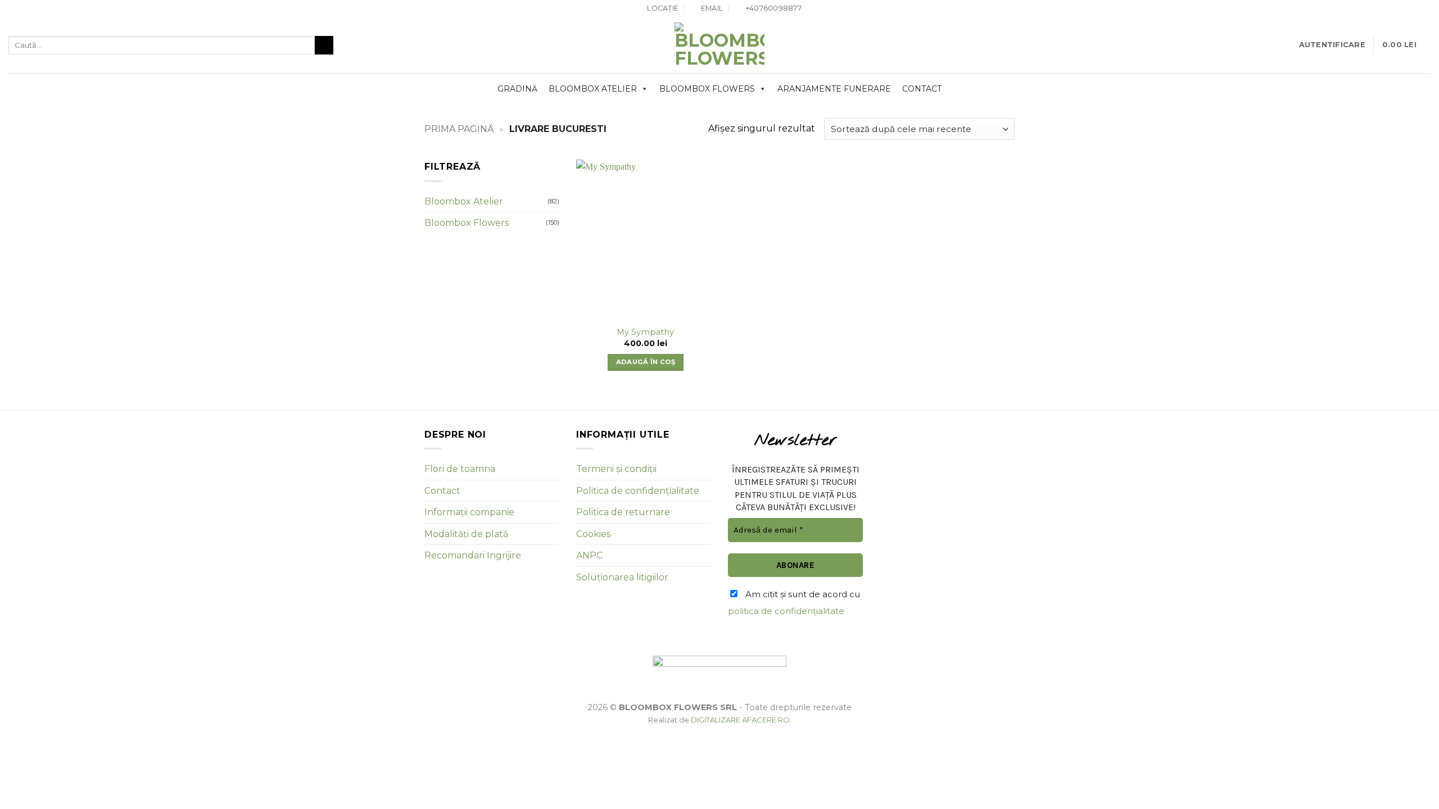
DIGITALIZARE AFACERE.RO (740, 719)
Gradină (517, 89)
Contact (922, 89)
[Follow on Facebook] (1414, 9)
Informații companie (469, 512)
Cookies (593, 534)
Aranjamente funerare (834, 89)
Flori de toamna (459, 468)
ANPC (589, 555)
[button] (1332, 45)
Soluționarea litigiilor (622, 577)
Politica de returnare (623, 512)
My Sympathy (645, 332)
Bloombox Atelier (593, 89)
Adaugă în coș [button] (646, 362)
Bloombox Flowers (707, 89)
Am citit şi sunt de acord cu (794, 602)
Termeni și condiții (616, 468)
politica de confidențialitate (786, 611)
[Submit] (324, 45)
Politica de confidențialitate (637, 490)
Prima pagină (459, 129)
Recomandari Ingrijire (472, 555)
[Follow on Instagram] (1425, 9)
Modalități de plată (466, 534)
